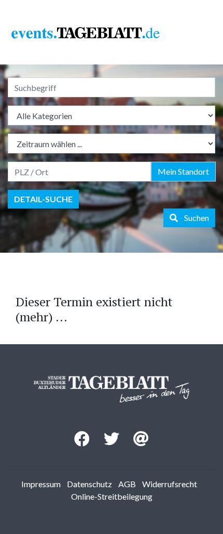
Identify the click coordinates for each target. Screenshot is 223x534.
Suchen (193, 218)
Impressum (41, 484)
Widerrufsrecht (169, 484)
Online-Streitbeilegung (111, 496)
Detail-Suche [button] (43, 199)
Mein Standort (183, 171)
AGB (127, 484)
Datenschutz (89, 484)
